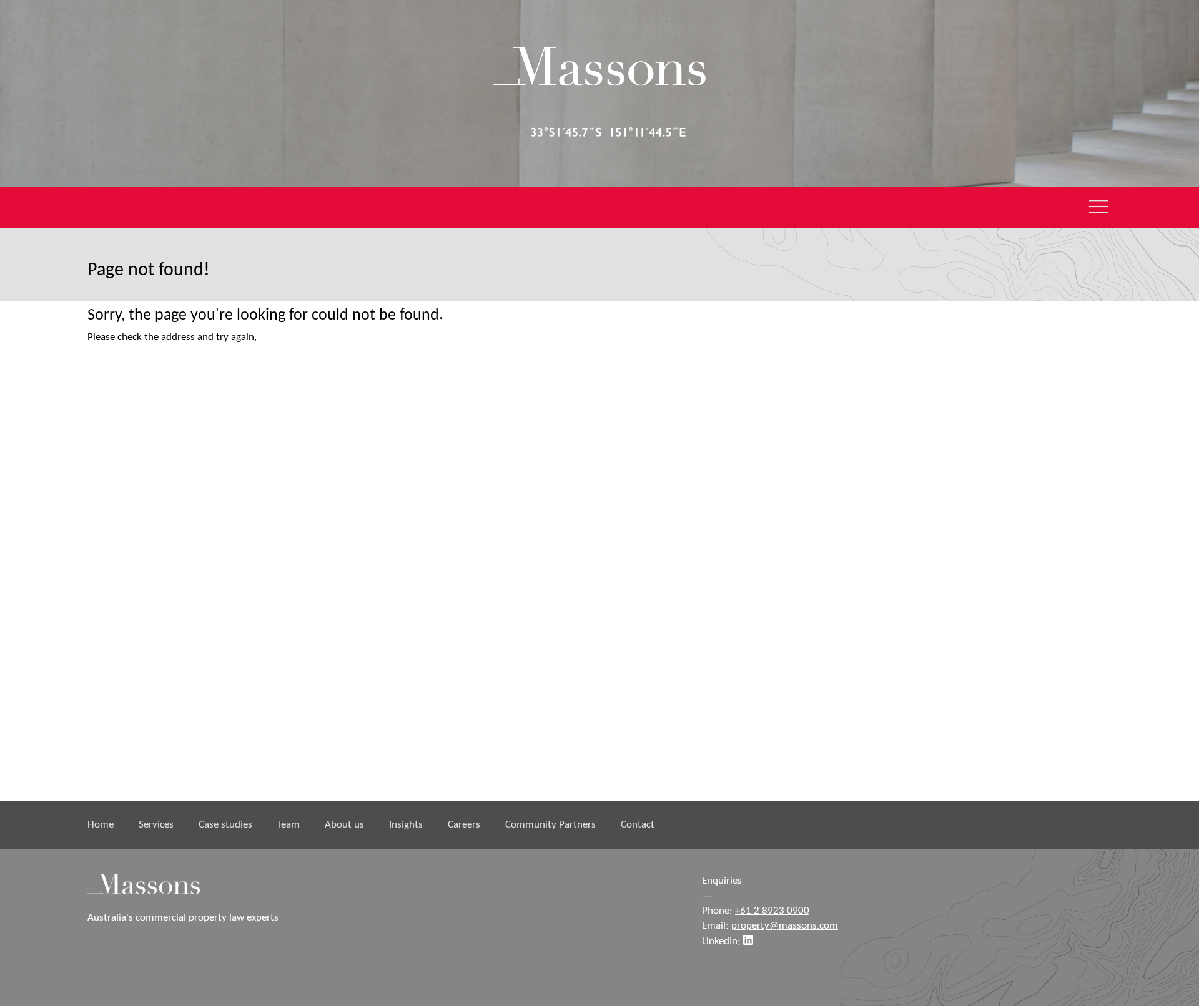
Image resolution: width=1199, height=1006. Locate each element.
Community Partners (550, 824)
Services (156, 824)
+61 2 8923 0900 (772, 911)
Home (100, 824)
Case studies (225, 824)
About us (344, 824)
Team (288, 824)
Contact (637, 824)
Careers (464, 824)
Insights (406, 824)
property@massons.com (784, 926)
